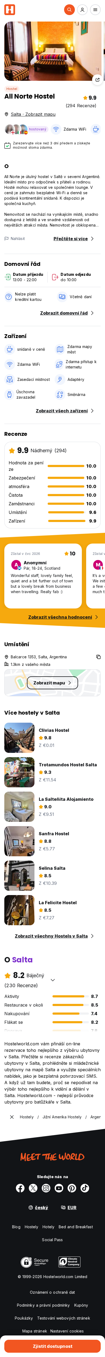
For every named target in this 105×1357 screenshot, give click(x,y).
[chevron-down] (52, 979)
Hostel (11, 89)
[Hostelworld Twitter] (33, 1188)
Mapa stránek (34, 1331)
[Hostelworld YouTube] (59, 1188)
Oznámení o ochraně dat (52, 1292)
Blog (16, 1226)
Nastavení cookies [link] (67, 1331)
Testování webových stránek (63, 1318)
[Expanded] (11, 1117)
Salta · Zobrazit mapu (33, 114)
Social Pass (52, 1239)
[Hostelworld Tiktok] (84, 1188)
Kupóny (81, 1305)
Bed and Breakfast (76, 1226)
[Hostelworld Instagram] (46, 1188)
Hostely (31, 1226)
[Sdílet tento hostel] (97, 79)
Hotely (48, 1226)
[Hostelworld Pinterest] (72, 1188)
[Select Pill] (69, 9)
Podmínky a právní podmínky (43, 1305)
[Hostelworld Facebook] (20, 1188)
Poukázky (24, 1318)
